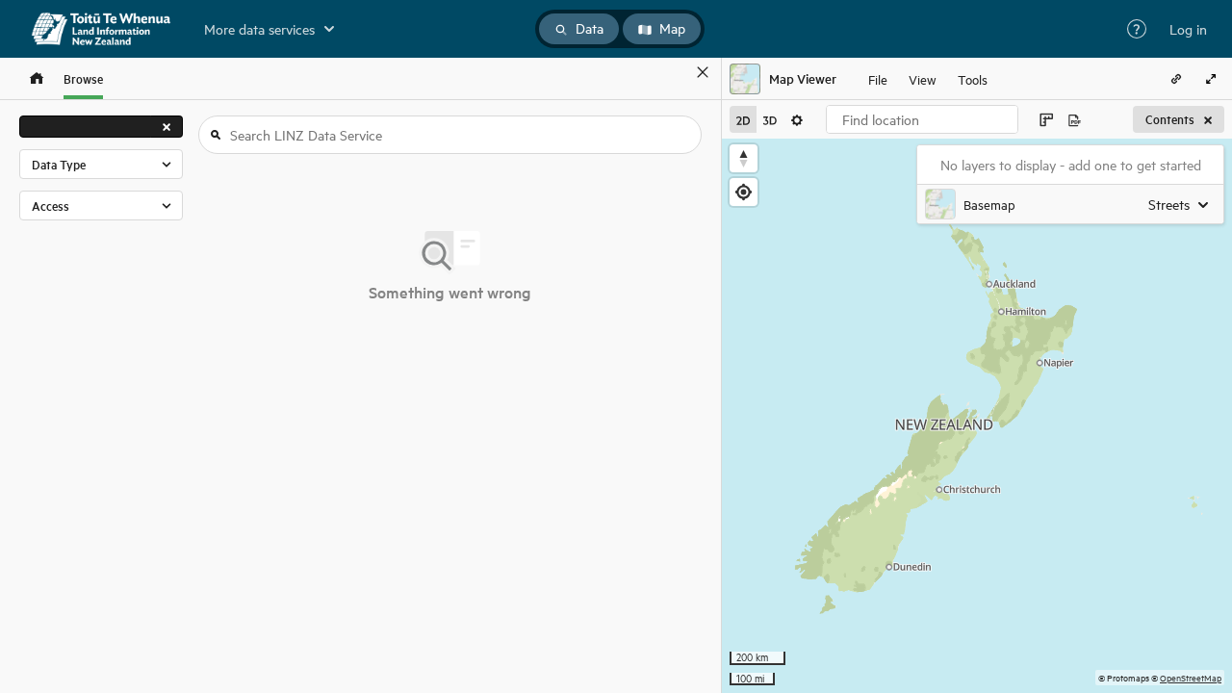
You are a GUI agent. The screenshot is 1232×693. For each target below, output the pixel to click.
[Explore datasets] (36, 78)
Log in (1188, 28)
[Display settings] (796, 119)
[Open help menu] (1137, 28)
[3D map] (770, 119)
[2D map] (743, 119)
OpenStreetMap (1190, 677)
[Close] (702, 72)
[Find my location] (743, 192)
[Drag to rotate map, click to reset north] (743, 158)
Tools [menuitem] (973, 78)
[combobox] (922, 119)
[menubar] (927, 78)
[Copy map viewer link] (1176, 78)
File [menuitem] (877, 78)
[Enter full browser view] (1210, 78)
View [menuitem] (923, 78)
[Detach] (674, 72)
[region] (977, 416)
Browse (83, 78)
